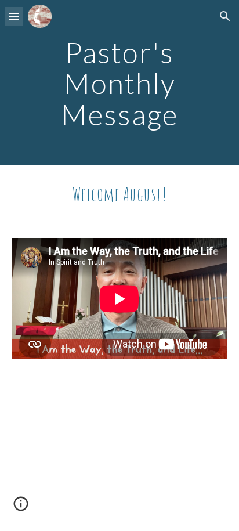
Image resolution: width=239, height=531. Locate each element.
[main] (119, 82)
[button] (14, 16)
